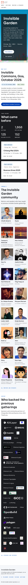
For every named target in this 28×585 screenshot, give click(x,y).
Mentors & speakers (17, 5)
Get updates (8, 56)
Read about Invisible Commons (11, 104)
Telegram (5, 577)
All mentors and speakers (8, 388)
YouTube (17, 577)
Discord (11, 577)
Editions (8, 5)
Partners (3, 7)
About (2, 5)
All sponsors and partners (9, 555)
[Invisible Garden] (4, 2)
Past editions (8, 52)
